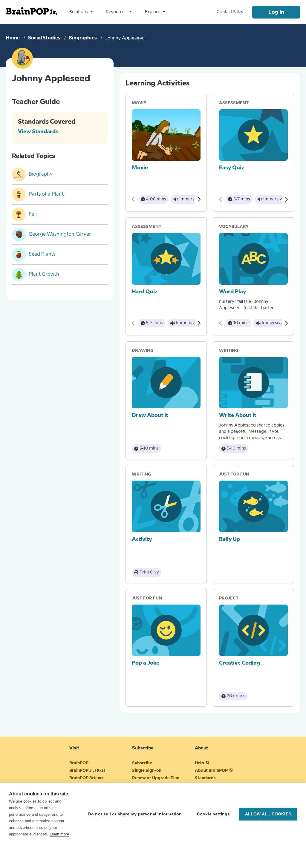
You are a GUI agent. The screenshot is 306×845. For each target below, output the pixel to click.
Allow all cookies (268, 814)
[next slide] (199, 199)
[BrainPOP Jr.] (31, 11)
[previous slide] (133, 199)
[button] (81, 12)
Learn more (59, 834)
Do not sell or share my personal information (135, 814)
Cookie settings (213, 814)
